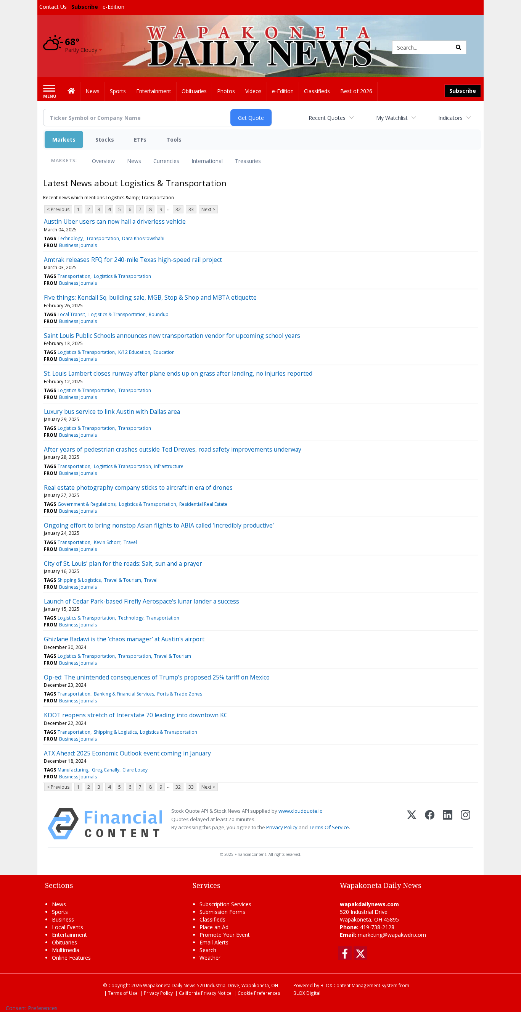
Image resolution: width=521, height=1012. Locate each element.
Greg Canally (105, 770)
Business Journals (78, 245)
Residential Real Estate (203, 504)
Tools (174, 139)
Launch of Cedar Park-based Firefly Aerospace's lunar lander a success (141, 601)
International (207, 161)
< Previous (58, 209)
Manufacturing (73, 770)
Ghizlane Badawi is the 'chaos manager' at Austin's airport (124, 639)
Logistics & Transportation (122, 276)
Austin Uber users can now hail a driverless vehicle (115, 221)
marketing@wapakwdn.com (392, 934)
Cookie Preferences (259, 993)
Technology (70, 238)
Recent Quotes (327, 117)
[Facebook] (429, 823)
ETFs (140, 139)
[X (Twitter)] (412, 823)
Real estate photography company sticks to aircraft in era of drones (138, 487)
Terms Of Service (329, 827)
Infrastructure (168, 466)
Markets (64, 139)
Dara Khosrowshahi (143, 238)
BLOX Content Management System (358, 985)
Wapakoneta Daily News (169, 985)
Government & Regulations (87, 504)
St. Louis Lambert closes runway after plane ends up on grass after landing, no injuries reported (178, 373)
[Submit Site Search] (458, 47)
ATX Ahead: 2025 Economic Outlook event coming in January (127, 753)
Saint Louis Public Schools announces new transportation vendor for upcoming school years (172, 335)
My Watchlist (392, 117)
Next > (208, 209)
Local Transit (71, 314)
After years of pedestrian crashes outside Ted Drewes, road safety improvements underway (172, 449)
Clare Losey (135, 770)
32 (178, 209)
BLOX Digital (306, 993)
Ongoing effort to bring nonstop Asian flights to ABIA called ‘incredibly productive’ (159, 525)
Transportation (102, 238)
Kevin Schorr (107, 542)
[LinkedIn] (447, 823)
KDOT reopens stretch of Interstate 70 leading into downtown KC (136, 715)
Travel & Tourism (122, 580)
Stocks (104, 139)
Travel (130, 542)
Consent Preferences (32, 1008)
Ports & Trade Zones (179, 694)
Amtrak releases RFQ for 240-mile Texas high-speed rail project (133, 259)
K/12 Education (134, 352)
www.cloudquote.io (300, 810)
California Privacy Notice (205, 993)
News (134, 161)
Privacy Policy (281, 827)
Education (164, 352)
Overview (103, 161)
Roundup (159, 314)
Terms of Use (123, 993)
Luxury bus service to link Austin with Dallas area (112, 411)
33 (191, 209)
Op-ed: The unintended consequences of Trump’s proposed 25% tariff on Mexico (157, 677)
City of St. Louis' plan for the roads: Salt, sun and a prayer (123, 563)
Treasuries (248, 161)
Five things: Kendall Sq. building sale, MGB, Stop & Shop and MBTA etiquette (150, 297)
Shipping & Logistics (79, 580)
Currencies (166, 161)
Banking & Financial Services (124, 694)
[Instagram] (465, 823)
